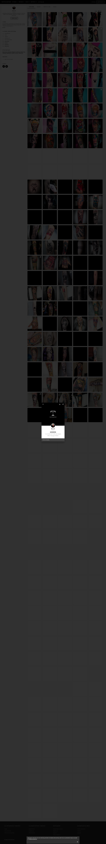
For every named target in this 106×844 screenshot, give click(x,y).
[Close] (77, 841)
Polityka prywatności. (33, 839)
